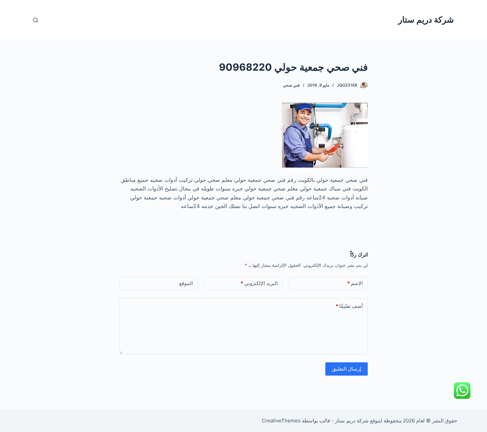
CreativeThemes (281, 420)
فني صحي (291, 85)
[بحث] (35, 20)
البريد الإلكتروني (259, 283)
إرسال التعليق (346, 369)
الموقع (186, 283)
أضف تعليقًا (349, 306)
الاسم (355, 283)
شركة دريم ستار (426, 20)
